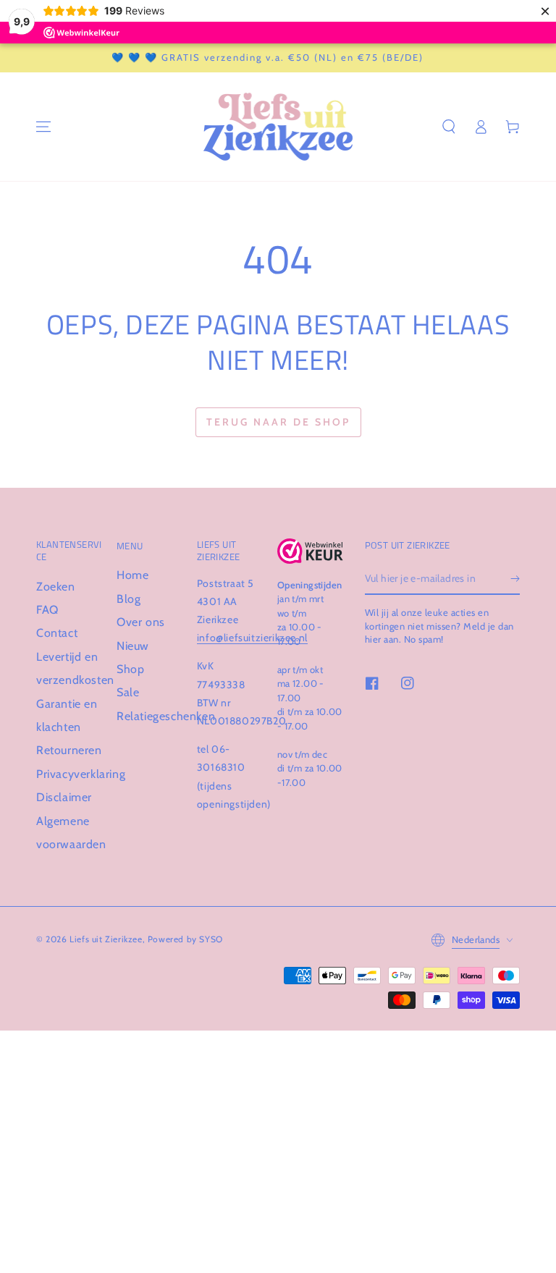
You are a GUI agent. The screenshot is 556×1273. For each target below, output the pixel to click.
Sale (128, 692)
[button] (449, 127)
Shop (130, 669)
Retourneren (69, 750)
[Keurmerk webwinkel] (310, 551)
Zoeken (55, 586)
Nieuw (133, 646)
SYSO (210, 939)
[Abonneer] (515, 578)
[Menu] (43, 127)
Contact (56, 633)
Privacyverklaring (80, 774)
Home (132, 575)
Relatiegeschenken (166, 716)
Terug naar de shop (278, 421)
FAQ (47, 610)
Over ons (141, 622)
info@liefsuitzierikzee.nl (252, 637)
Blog (128, 599)
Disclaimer (64, 797)
